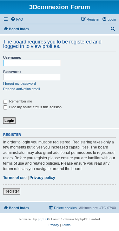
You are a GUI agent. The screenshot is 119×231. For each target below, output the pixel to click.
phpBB (43, 219)
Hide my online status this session (35, 107)
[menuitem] (16, 19)
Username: (12, 57)
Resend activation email (21, 89)
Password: (12, 72)
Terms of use (15, 177)
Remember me (20, 101)
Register (11, 191)
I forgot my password (19, 83)
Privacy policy (42, 177)
